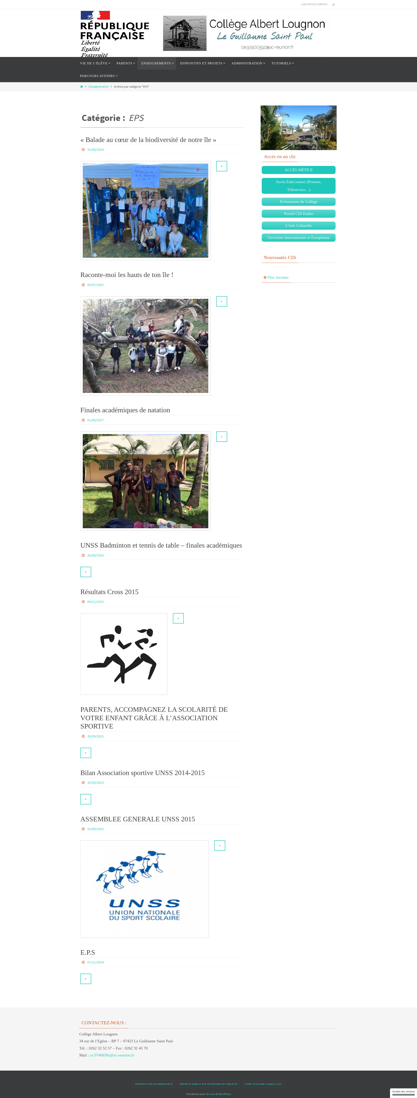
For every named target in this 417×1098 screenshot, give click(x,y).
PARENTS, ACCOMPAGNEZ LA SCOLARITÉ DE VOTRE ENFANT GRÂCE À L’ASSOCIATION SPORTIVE (154, 717)
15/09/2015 (95, 782)
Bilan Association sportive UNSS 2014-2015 (142, 773)
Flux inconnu (278, 277)
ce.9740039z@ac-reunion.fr (112, 1055)
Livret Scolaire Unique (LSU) (263, 1084)
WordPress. (224, 1094)
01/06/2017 (95, 420)
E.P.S (87, 952)
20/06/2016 (95, 555)
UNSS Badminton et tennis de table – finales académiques (161, 545)
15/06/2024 (95, 149)
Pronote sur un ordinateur (154, 1084)
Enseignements (98, 87)
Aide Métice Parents (314, 4)
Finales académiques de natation (125, 410)
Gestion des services (403, 1091)
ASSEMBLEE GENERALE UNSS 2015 (137, 819)
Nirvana (210, 1094)
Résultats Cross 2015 (109, 592)
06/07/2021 (95, 284)
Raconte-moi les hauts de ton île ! (127, 275)
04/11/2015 (95, 601)
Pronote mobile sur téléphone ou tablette (208, 1084)
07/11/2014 (95, 962)
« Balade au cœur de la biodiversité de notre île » (148, 140)
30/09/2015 (95, 736)
